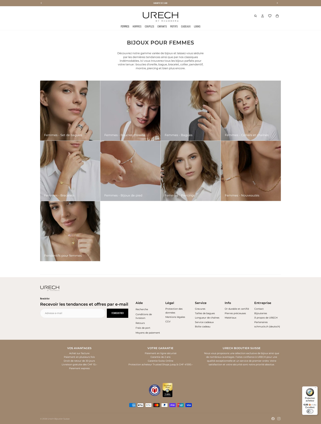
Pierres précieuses (235, 313)
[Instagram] (279, 419)
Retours (140, 323)
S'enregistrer (118, 313)
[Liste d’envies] (270, 16)
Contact (259, 308)
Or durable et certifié (237, 308)
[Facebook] (273, 419)
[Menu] (316, 388)
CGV (168, 321)
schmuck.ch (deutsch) (267, 326)
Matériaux (230, 317)
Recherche (142, 309)
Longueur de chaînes (207, 317)
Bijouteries (260, 313)
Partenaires (261, 322)
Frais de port (143, 327)
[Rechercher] (255, 16)
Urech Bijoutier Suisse (59, 418)
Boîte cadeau (202, 326)
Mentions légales (175, 317)
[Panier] (277, 16)
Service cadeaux (204, 322)
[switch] (310, 411)
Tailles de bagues (205, 313)
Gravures (200, 308)
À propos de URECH (266, 317)
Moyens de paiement (148, 332)
